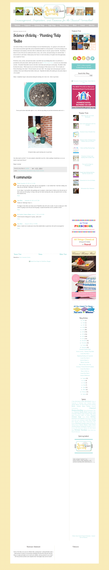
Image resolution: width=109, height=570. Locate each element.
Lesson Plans (88, 420)
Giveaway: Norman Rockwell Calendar (85, 366)
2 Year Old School (76, 401)
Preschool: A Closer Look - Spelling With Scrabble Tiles (87, 157)
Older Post (62, 254)
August (84, 378)
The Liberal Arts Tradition (81, 428)
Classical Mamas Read (80, 412)
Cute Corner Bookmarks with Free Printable (87, 124)
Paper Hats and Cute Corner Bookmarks (87, 116)
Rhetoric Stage (64, 25)
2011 (83, 338)
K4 (95, 418)
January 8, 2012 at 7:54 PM (31, 223)
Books (73, 406)
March (84, 389)
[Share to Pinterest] (41, 168)
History (87, 416)
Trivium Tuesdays (80, 430)
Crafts (94, 412)
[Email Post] (32, 168)
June (84, 382)
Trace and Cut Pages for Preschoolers (87, 165)
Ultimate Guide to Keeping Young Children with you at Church (87, 140)
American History (91, 403)
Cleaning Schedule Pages (85, 349)
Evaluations (77, 415)
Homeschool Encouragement (78, 418)
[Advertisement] (42, 268)
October (84, 345)
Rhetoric (86, 424)
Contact (82, 25)
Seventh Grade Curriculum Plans (81, 34)
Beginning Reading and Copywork (85, 355)
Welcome (17, 25)
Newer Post (17, 254)
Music (84, 421)
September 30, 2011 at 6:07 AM (32, 200)
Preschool (78, 423)
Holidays (93, 417)
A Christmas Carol (81, 403)
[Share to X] (38, 168)
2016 (83, 327)
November (84, 342)
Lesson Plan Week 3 (85, 369)
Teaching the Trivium (85, 426)
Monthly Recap (78, 421)
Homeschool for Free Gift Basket (87, 180)
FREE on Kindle (85, 415)
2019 (84, 320)
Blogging (87, 404)
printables (84, 423)
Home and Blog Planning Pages (88, 148)
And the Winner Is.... (85, 360)
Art (80, 404)
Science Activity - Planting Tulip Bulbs (85, 351)
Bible (83, 404)
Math (73, 421)
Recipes (77, 424)
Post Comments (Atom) (25, 257)
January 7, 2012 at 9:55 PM (38, 214)
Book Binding (92, 404)
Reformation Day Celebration (87, 188)
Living (94, 420)
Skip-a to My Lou (85, 371)
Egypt (73, 415)
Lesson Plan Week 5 (85, 353)
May (84, 385)
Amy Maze (19, 200)
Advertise (92, 25)
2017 (84, 325)
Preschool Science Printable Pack (87, 131)
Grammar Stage (39, 25)
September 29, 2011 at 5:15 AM (28, 183)
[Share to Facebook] (40, 168)
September (84, 347)
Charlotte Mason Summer (83, 406)
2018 (84, 322)
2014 (83, 331)
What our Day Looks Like (85, 364)
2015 (83, 329)
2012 (83, 336)
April (84, 387)
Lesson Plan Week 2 (85, 373)
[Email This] (35, 168)
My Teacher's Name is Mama (24, 214)
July (84, 380)
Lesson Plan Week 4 (85, 358)
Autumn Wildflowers (85, 375)
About (74, 25)
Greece (84, 416)
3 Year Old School (22, 170)
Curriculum (74, 413)
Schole (90, 424)
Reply (18, 195)
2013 (83, 334)
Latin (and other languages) (78, 420)
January (84, 394)
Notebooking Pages (91, 421)
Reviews (81, 424)
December (84, 340)
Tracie (18, 183)
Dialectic (79, 413)
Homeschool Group (31, 170)
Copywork (27, 25)
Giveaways (93, 415)
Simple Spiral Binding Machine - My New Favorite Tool (87, 173)
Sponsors (78, 426)
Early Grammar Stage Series (89, 413)
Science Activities (40, 170)
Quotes (87, 423)
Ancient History (75, 404)
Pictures (73, 423)
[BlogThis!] (37, 168)
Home (40, 254)
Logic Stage (52, 25)
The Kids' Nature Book (48, 62)
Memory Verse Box (85, 362)
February (84, 391)
